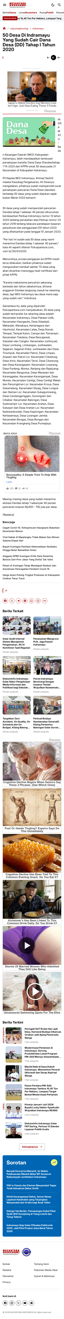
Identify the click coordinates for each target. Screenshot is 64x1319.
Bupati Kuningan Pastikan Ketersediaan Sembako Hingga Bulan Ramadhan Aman (30, 548)
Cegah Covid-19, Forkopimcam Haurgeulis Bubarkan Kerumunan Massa (31, 529)
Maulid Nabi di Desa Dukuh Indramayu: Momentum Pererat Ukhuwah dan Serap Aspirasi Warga (42, 1071)
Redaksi (7, 1270)
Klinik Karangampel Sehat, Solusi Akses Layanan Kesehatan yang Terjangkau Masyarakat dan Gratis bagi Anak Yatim (29, 1199)
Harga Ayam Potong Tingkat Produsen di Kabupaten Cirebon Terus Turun (31, 577)
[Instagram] (11, 1303)
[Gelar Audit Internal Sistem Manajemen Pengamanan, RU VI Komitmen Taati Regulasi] (17, 625)
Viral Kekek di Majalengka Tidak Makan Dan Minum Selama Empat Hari (31, 539)
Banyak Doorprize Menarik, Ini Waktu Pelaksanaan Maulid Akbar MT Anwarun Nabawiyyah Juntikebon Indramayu (29, 1174)
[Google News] (31, 1303)
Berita (9, 12)
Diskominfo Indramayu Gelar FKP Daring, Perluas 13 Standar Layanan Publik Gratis (42, 1126)
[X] (11, 600)
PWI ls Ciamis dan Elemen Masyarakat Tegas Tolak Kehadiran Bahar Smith (31, 1187)
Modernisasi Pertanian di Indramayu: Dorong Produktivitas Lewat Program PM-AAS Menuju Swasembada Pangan (42, 1052)
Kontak (6, 1264)
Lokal (4, 1106)
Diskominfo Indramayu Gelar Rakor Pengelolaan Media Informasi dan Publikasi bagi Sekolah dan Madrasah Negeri (16, 683)
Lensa (28, 12)
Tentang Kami (41, 1264)
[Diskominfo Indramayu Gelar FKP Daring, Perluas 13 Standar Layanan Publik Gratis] (14, 1130)
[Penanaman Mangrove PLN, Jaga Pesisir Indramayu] (47, 625)
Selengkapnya (30, 1146)
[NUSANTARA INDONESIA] (17, 5)
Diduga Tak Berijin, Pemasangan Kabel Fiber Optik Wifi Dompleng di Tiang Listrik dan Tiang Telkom (31, 1214)
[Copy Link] (44, 600)
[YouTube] (25, 1303)
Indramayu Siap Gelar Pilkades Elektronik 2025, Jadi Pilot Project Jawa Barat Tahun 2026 (30, 1228)
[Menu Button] (4, 5)
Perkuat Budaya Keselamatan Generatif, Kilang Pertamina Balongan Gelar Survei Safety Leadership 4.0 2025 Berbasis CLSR (46, 723)
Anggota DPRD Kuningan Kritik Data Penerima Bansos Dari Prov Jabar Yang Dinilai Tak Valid (28, 558)
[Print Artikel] (38, 600)
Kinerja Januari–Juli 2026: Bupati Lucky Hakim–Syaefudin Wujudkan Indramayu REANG (42, 1107)
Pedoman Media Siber (46, 1270)
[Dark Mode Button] (53, 5)
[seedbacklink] (26, 1252)
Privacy (7, 1282)
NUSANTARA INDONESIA (21, 1312)
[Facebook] (5, 600)
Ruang (46, 12)
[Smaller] (48, 57)
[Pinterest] (25, 600)
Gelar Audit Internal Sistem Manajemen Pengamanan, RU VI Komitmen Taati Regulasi (16, 643)
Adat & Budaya (4, 1035)
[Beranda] (4, 28)
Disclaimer (8, 1276)
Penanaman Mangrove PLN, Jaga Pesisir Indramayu (46, 641)
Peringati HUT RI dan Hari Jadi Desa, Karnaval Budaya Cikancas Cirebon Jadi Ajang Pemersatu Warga (43, 1033)
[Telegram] (18, 600)
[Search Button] (59, 5)
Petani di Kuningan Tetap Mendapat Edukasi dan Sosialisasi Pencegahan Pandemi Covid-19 (29, 567)
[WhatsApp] (31, 600)
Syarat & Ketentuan (44, 1276)
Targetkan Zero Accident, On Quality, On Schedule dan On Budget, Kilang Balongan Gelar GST (16, 723)
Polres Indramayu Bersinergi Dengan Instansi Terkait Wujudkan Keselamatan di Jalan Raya (46, 683)
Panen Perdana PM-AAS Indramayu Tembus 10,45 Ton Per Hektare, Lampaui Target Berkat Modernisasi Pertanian (41, 1090)
